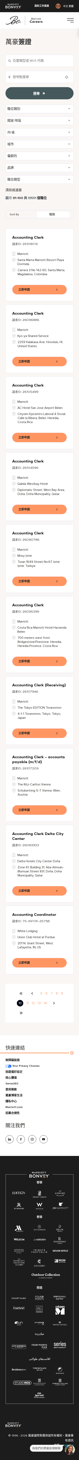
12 (33, 1003)
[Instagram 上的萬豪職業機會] (32, 1139)
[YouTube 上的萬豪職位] (44, 1139)
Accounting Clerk (28, 237)
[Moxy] (39, 1323)
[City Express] (19, 1349)
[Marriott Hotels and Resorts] (19, 1229)
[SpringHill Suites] (60, 1298)
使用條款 (11, 1089)
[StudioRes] (22, 1385)
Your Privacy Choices (25, 1066)
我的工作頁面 (41, 6)
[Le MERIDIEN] (39, 1239)
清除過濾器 (13, 190)
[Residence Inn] (19, 1369)
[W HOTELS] (39, 1207)
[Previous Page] (33, 993)
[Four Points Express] (39, 1349)
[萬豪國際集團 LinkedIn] (9, 1139)
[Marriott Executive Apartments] (39, 1395)
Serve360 (11, 1083)
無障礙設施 (12, 1060)
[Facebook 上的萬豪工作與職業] (21, 1139)
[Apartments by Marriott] (39, 1383)
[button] (39, 109)
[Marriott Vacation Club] (19, 1263)
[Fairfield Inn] (19, 1307)
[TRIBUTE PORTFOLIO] (39, 1251)
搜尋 (36, 94)
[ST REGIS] (19, 1207)
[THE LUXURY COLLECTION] (60, 1194)
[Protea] (60, 1323)
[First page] (21, 993)
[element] (60, 1371)
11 (28, 1003)
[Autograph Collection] (19, 1251)
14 (45, 1003)
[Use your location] (68, 77)
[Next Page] (54, 1003)
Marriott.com (13, 1107)
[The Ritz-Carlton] (39, 1195)
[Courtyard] (19, 1298)
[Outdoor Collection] (46, 1277)
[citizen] (60, 1313)
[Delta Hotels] (60, 1229)
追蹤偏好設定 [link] (13, 1071)
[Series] (60, 1347)
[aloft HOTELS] (19, 1323)
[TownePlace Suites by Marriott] (39, 1369)
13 (39, 1003)
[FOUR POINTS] (39, 1298)
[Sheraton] (39, 1228)
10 (20, 1003)
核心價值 (11, 1077)
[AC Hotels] (39, 1310)
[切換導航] (70, 20)
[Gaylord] (39, 1266)
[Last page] (21, 1013)
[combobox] (39, 61)
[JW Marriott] (60, 1207)
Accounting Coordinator (34, 915)
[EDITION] (19, 1192)
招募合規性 (12, 1113)
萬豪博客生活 (13, 1095)
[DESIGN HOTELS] (60, 1251)
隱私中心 (11, 1101)
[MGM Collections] (60, 1261)
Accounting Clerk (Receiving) (39, 685)
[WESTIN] (19, 1239)
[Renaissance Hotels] (60, 1241)
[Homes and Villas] (60, 1383)
